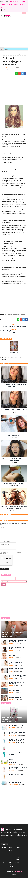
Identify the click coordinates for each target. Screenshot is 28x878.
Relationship (4, 862)
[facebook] (25, 73)
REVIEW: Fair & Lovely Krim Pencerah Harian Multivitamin (12, 718)
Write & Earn (16, 873)
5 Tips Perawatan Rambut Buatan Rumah (14, 483)
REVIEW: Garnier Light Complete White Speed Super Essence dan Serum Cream (17, 761)
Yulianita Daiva (6, 67)
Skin (3, 854)
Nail (3, 852)
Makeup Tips (4, 856)
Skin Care (18, 861)
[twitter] (22, 73)
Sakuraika (11, 747)
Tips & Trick (20, 314)
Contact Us (14, 874)
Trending (11, 850)
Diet (11, 864)
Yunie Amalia (12, 770)
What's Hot (17, 862)
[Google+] (4, 10)
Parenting (11, 856)
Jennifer (4, 636)
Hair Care (18, 857)
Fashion (17, 1)
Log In (24, 12)
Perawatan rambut (10, 314)
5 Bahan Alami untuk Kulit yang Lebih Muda (14, 325)
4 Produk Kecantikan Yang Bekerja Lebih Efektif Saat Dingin (13, 633)
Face (3, 849)
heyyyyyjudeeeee (13, 776)
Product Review (18, 856)
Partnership (24, 873)
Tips (24, 4)
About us (9, 873)
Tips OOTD (11, 849)
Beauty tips (7, 54)
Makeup (18, 859)
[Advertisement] (14, 32)
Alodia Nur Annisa (13, 784)
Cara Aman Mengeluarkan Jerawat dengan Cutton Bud (14, 331)
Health (23, 1)
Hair (10, 69)
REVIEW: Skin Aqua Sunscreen (16, 725)
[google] (19, 73)
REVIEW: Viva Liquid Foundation (17, 774)
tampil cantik (18, 4)
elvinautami (5, 721)
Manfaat (3, 4)
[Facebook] (1, 10)
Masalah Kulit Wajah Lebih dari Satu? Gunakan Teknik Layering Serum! (17, 662)
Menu (6, 49)
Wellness (3, 7)
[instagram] (7, 10)
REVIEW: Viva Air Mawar (15, 746)
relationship (10, 4)
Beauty (12, 1)
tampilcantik (18, 871)
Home (3, 54)
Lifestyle (18, 847)
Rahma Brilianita (13, 735)
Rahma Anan (12, 764)
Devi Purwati (12, 727)
